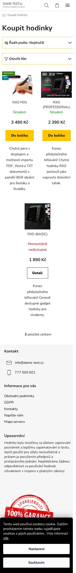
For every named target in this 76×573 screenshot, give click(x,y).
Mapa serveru (14, 421)
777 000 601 (25, 372)
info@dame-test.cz (29, 362)
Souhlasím (36, 562)
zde (5, 538)
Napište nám (13, 415)
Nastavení (36, 549)
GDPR (9, 402)
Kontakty (11, 409)
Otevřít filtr (18, 59)
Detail (37, 273)
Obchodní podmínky (19, 396)
